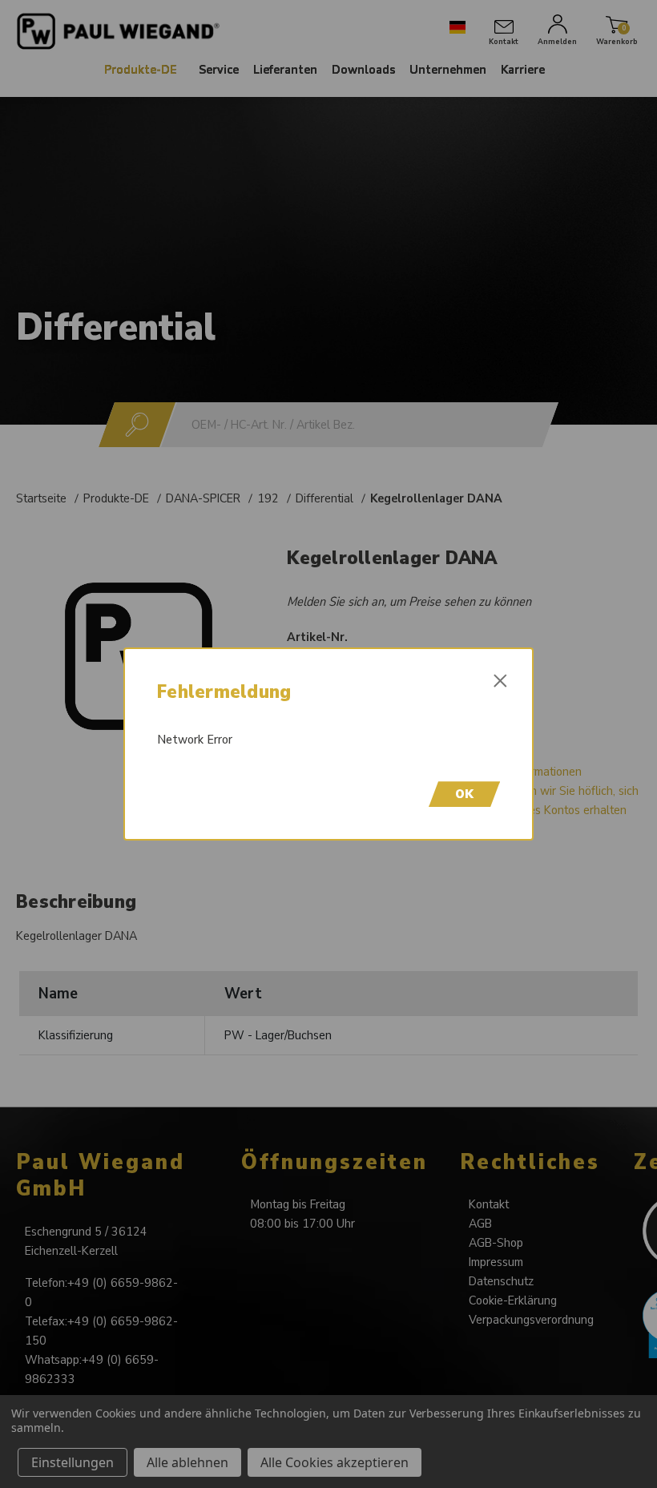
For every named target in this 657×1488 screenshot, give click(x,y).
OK (464, 794)
